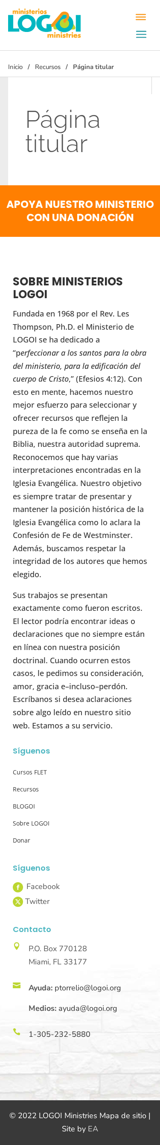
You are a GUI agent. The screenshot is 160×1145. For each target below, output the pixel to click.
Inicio (15, 67)
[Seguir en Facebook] (18, 887)
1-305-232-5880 (59, 1034)
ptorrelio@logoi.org (88, 988)
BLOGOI (24, 806)
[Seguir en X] (18, 902)
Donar (21, 840)
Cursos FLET (30, 772)
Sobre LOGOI (31, 823)
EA (93, 1129)
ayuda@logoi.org (87, 1008)
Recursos (48, 67)
